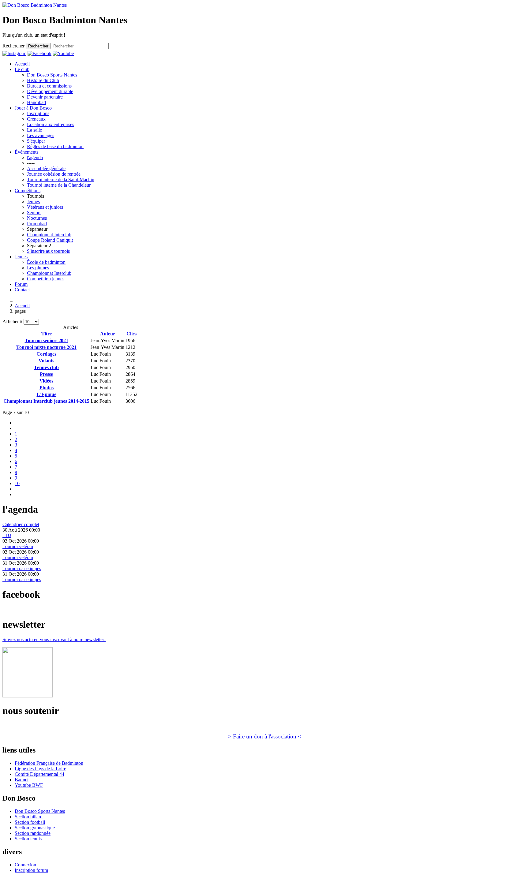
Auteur (107, 333)
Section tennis (28, 838)
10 (17, 483)
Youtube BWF (29, 785)
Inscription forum (31, 870)
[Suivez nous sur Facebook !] (39, 53)
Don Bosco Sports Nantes (40, 811)
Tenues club (46, 367)
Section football (30, 822)
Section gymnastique (35, 827)
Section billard (29, 816)
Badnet (21, 779)
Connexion (25, 864)
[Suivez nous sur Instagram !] (14, 53)
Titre (46, 333)
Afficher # (13, 321)
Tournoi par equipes (21, 568)
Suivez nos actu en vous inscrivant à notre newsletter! (54, 639)
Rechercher (13, 45)
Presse (46, 374)
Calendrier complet (20, 524)
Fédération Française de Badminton (49, 763)
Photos (46, 387)
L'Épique (46, 394)
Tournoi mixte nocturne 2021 (46, 347)
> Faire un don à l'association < (264, 736)
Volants (46, 360)
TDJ (6, 535)
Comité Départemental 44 (39, 774)
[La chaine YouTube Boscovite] (63, 53)
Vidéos (46, 380)
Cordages (46, 354)
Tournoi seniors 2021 (46, 340)
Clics (131, 333)
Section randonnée (33, 833)
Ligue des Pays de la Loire (40, 768)
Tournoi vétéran (17, 546)
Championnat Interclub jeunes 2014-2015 (46, 401)
